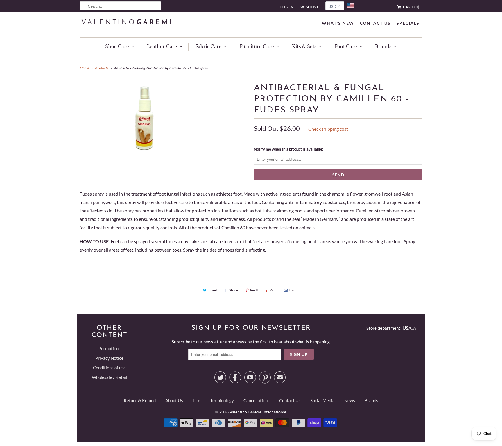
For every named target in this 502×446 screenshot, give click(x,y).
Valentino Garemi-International (258, 411)
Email (293, 290)
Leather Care (162, 47)
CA (413, 328)
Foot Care (346, 47)
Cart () (410, 7)
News (349, 400)
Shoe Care (117, 47)
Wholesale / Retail (109, 377)
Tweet (212, 290)
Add (273, 290)
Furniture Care (257, 47)
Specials (408, 23)
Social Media (322, 400)
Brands (383, 47)
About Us (174, 400)
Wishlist (309, 7)
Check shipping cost (328, 129)
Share (233, 290)
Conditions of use (109, 367)
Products (101, 68)
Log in (287, 7)
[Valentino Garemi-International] (126, 22)
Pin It (254, 290)
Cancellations (256, 400)
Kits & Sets (304, 47)
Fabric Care (208, 47)
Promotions (109, 348)
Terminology (222, 400)
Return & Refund (140, 400)
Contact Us (375, 23)
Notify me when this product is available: (288, 149)
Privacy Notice (109, 358)
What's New (338, 23)
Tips (197, 400)
